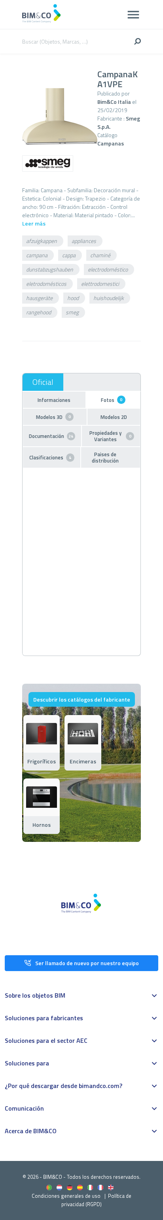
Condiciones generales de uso (66, 1196)
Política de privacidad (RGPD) (96, 1200)
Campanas (110, 143)
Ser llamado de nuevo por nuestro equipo (87, 963)
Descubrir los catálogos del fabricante (81, 699)
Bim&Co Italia (114, 102)
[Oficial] (43, 382)
